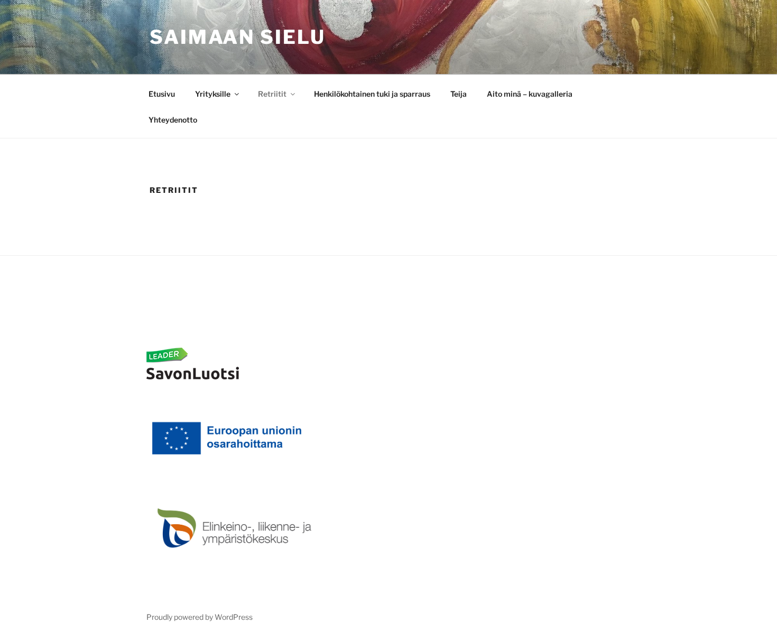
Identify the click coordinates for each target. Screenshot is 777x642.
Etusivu (162, 93)
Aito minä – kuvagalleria (529, 93)
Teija (458, 93)
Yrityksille (212, 93)
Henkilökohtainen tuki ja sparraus (372, 93)
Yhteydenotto (173, 119)
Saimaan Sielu (237, 37)
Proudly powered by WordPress (199, 616)
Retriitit (272, 93)
